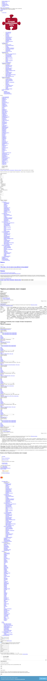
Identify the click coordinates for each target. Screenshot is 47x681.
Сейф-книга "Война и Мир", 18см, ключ (6, 353)
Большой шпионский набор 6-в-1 (5, 329)
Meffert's (7, 33)
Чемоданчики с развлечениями (11, 74)
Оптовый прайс (4, 3)
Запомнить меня (4, 640)
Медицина (7, 84)
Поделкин (4, 155)
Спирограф (7, 64)
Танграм (7, 42)
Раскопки (7, 71)
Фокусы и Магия (8, 73)
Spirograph (4, 104)
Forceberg (4, 119)
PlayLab (5, 557)
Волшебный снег (5, 143)
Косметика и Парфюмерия (10, 82)
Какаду (3, 148)
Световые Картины (9, 72)
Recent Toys (8, 34)
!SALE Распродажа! (5, 259)
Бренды (3, 2)
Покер (7, 61)
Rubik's (3, 103)
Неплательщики (6, 629)
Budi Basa (4, 113)
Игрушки (3, 456)
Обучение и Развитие (9, 58)
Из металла (7, 36)
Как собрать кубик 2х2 (7, 623)
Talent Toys (4, 105)
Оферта (5, 633)
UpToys (4, 140)
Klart (3, 124)
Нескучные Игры (5, 154)
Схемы (3, 622)
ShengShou (4, 136)
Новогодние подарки (5, 89)
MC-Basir (4, 129)
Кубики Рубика (6, 208)
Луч (3, 151)
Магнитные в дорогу (9, 57)
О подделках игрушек (7, 631)
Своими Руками (8, 522)
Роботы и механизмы (9, 79)
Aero (3, 108)
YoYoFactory (6, 562)
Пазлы (7, 59)
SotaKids (4, 137)
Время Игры (4, 145)
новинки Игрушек (8, 278)
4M (3, 107)
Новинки (2, 270)
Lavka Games (4, 125)
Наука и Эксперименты (6, 77)
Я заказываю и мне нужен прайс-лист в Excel (10, 643)
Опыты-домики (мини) (9, 85)
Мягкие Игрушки (7, 92)
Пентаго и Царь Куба (9, 60)
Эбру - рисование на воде (10, 76)
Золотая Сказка (5, 147)
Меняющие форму (9, 39)
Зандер (3, 146)
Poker (3, 135)
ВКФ (3, 144)
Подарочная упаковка (7, 549)
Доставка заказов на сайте (8, 632)
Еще (3, 90)
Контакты (3, 6)
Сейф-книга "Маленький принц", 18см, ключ (7, 375)
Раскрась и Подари (6, 157)
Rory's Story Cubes (5, 102)
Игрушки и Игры (5, 481)
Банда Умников (5, 141)
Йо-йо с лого (6, 545)
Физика (7, 87)
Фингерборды (8, 50)
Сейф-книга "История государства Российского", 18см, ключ (10, 364)
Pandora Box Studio (5, 132)
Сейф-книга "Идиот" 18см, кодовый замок (7, 385)
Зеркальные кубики (9, 37)
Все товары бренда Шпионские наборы (6, 305)
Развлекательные (8, 62)
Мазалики (4, 153)
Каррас (3, 149)
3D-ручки (7, 67)
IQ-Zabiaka (4, 123)
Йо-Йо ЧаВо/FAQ (7, 627)
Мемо (5, 226)
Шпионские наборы (9, 88)
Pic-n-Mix (4, 133)
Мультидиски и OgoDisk (10, 45)
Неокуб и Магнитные (9, 41)
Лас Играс (4, 150)
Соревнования (6, 628)
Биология (7, 81)
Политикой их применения (20, 679)
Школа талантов (5, 161)
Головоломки (4, 12)
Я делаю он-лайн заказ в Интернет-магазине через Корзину (11, 642)
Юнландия (4, 163)
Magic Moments (5, 126)
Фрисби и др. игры (9, 51)
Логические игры (8, 38)
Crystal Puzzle (5, 115)
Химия (5, 255)
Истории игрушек (7, 626)
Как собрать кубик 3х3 (7, 624)
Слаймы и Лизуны (9, 86)
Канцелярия (6, 548)
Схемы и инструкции (5, 5)
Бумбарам (4, 142)
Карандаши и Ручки (9, 65)
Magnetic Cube (5, 127)
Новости (2, 262)
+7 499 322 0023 (2, 9)
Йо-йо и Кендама (8, 44)
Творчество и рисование (6, 231)
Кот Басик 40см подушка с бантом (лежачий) (7, 273)
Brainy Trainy (6, 567)
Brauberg (4, 112)
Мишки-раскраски (9, 69)
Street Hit (4, 138)
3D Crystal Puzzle (8, 32)
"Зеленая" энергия (9, 78)
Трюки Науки (5, 160)
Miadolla (4, 130)
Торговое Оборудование (8, 93)
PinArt (4, 134)
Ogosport (4, 131)
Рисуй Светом (5, 158)
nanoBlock (5, 91)
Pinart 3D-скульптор (9, 517)
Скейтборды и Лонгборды (8, 217)
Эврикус (4, 164)
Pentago (4, 100)
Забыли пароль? (9, 640)
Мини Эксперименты (9, 80)
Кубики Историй (8, 55)
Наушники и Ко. (6, 550)
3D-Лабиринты (6, 203)
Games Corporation (5, 120)
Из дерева (7, 35)
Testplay (4, 139)
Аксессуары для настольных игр (11, 53)
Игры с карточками (9, 54)
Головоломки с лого (7, 543)
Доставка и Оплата (5, 4)
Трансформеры (6, 546)
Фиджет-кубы (8, 49)
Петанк (7, 46)
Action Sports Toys (5, 97)
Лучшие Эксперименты (6, 152)
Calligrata (4, 114)
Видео (1, 341)
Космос (5, 250)
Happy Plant (4, 122)
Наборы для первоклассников (10, 70)
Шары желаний (8, 75)
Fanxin (4, 118)
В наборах (7, 40)
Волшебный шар (8, 68)
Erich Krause (4, 117)
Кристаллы (7, 83)
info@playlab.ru (5, 467)
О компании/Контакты (5, 635)
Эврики (4, 162)
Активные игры (4, 213)
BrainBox (4, 110)
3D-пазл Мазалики (9, 66)
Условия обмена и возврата (8, 634)
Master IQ (4, 128)
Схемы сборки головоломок (8, 625)
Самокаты (7, 47)
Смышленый (4, 159)
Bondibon (4, 109)
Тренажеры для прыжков (10, 48)
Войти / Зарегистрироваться (4, 7)
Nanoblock (4, 99)
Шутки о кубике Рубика (8, 630)
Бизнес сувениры (5, 463)
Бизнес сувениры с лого (6, 1)
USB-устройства (6, 547)
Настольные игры (5, 52)
